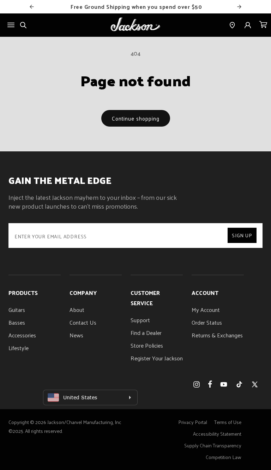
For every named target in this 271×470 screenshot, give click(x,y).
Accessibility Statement (217, 433)
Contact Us (83, 322)
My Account (206, 309)
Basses (16, 322)
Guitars (16, 309)
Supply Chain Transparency (212, 445)
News (76, 335)
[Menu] (11, 25)
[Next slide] (239, 7)
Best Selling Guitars (147, 6)
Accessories (22, 335)
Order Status (207, 322)
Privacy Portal (192, 422)
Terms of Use (227, 422)
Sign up (242, 235)
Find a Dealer (146, 332)
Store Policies (147, 345)
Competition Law (223, 457)
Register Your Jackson (157, 358)
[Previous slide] (32, 7)
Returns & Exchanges (217, 335)
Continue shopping (135, 118)
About (77, 309)
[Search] (23, 25)
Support (140, 320)
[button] (263, 25)
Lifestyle (18, 348)
